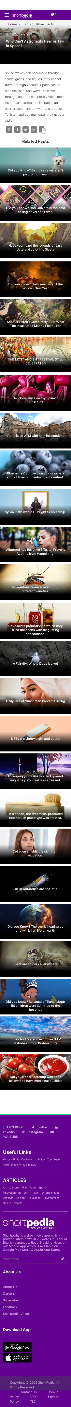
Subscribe (10, 1300)
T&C (33, 1401)
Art (5, 1187)
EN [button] (56, 14)
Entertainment (50, 1192)
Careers (9, 1293)
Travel (34, 1192)
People (18, 1203)
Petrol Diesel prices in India (19, 1164)
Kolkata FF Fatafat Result (18, 1159)
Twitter (41, 1127)
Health (7, 1203)
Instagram (35, 1132)
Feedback (10, 1307)
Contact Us (28, 1392)
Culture (14, 1187)
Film (24, 1187)
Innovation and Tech (15, 1192)
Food (33, 1187)
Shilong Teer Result (49, 1159)
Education (34, 1197)
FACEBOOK (15, 1127)
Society (20, 1197)
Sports (43, 1187)
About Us (10, 1287)
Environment (51, 1197)
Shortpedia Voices (16, 1314)
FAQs (33, 1397)
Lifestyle (8, 1197)
